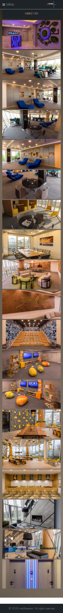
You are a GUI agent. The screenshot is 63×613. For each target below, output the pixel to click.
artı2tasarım (26, 608)
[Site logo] (51, 4)
